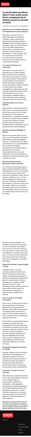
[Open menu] (29, 4)
